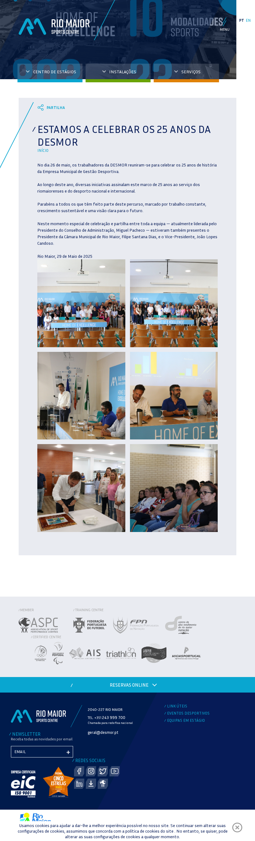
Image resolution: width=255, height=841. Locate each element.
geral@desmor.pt (103, 732)
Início (43, 150)
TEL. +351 (106, 718)
